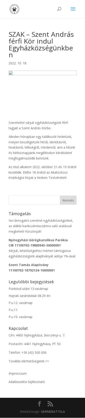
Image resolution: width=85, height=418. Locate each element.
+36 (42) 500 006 (34, 352)
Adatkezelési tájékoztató (27, 382)
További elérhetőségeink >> (29, 361)
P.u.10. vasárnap (20, 317)
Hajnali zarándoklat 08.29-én (29, 296)
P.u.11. (13, 310)
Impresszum (18, 373)
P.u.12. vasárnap (20, 303)
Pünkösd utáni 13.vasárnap (28, 288)
